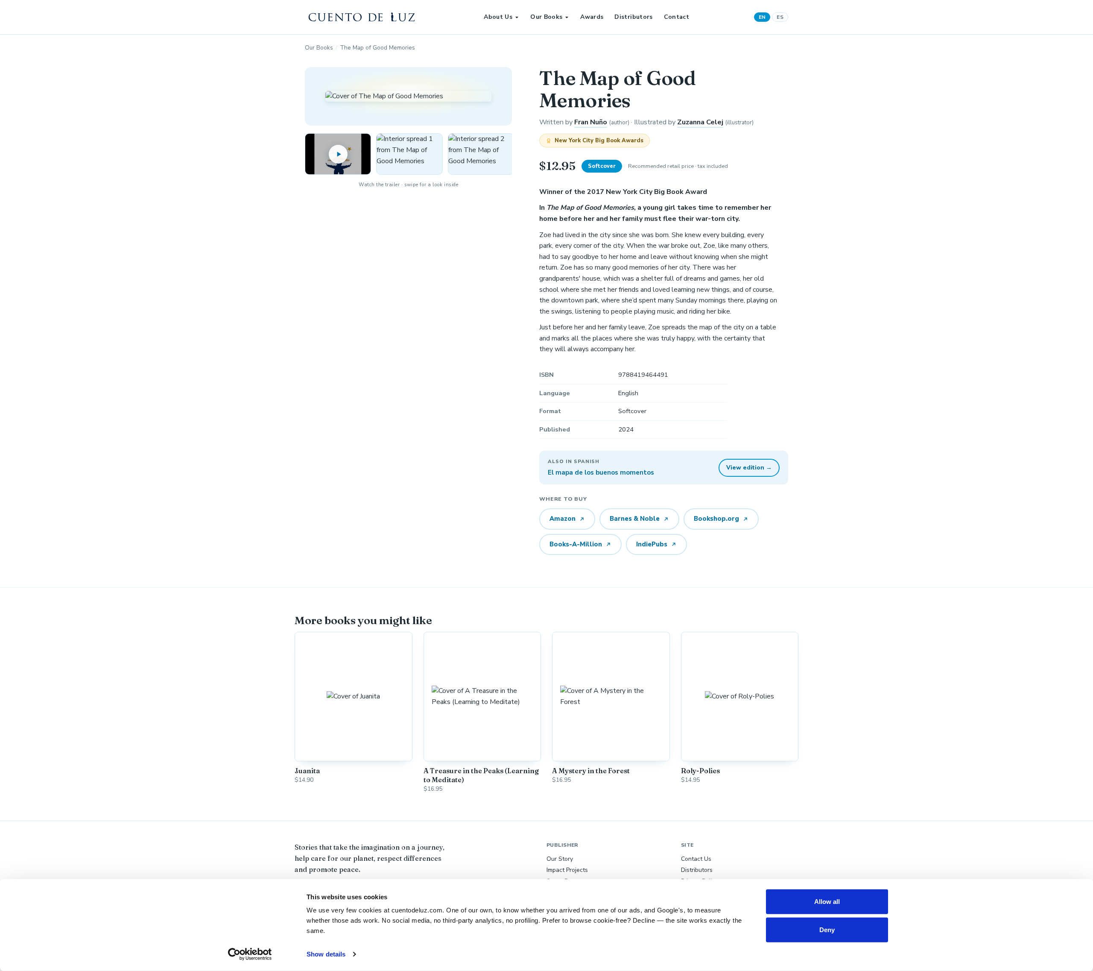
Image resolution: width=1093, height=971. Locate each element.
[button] (409, 154)
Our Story (559, 859)
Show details (326, 954)
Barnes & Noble (635, 518)
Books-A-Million (575, 544)
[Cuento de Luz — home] (362, 17)
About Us (498, 17)
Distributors (633, 17)
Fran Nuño (590, 122)
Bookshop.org (716, 518)
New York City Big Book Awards (599, 140)
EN (762, 17)
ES (780, 17)
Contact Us (696, 859)
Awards (591, 17)
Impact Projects (567, 870)
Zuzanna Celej (700, 122)
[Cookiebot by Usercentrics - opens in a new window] (250, 954)
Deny (827, 929)
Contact (676, 17)
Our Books (546, 17)
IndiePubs (651, 544)
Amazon (562, 518)
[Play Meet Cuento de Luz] (338, 154)
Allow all (827, 901)
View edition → (749, 467)
